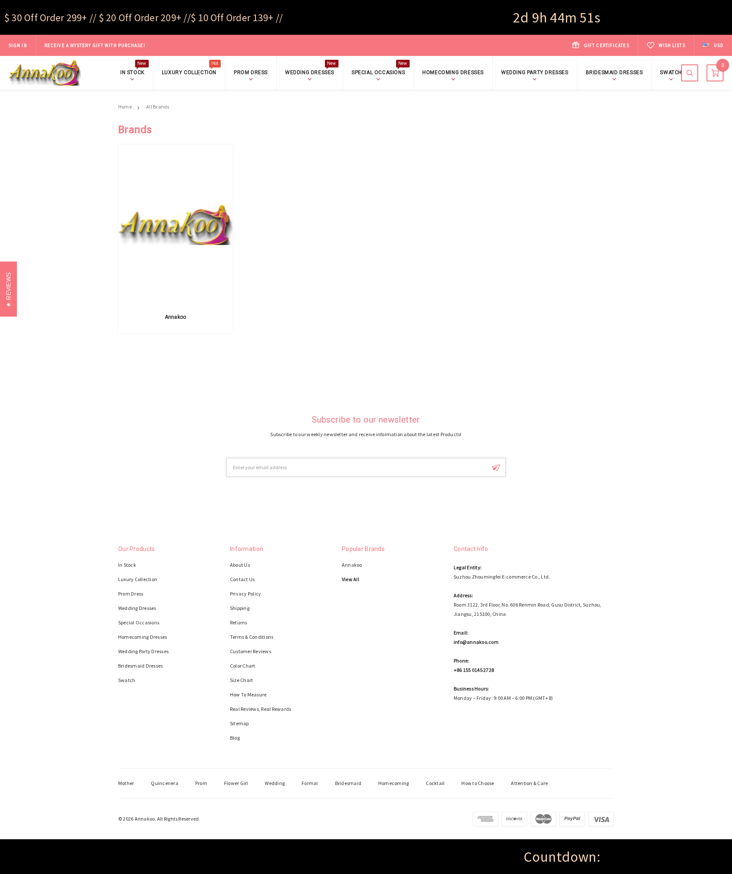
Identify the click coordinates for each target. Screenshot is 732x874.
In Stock (133, 71)
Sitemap (239, 723)
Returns (238, 622)
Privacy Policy (245, 593)
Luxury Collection (190, 71)
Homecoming (393, 783)
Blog (235, 738)
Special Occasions (379, 71)
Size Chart (241, 680)
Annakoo (175, 317)
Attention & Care (529, 783)
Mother (126, 783)
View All (350, 579)
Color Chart (242, 665)
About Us (240, 565)
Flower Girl (236, 783)
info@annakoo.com (476, 642)
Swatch (671, 72)
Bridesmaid (348, 783)
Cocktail (435, 783)
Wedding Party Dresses (534, 72)
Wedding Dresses (310, 71)
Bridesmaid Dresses (614, 72)
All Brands (157, 106)
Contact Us (242, 579)
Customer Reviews (250, 651)
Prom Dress (251, 72)
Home (125, 106)
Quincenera (164, 783)
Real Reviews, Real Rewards (260, 709)
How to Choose (477, 783)
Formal (310, 783)
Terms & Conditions (251, 637)
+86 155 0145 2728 (474, 670)
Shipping (240, 608)
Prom (201, 783)
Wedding (275, 783)
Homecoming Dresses (453, 72)
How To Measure (248, 694)
